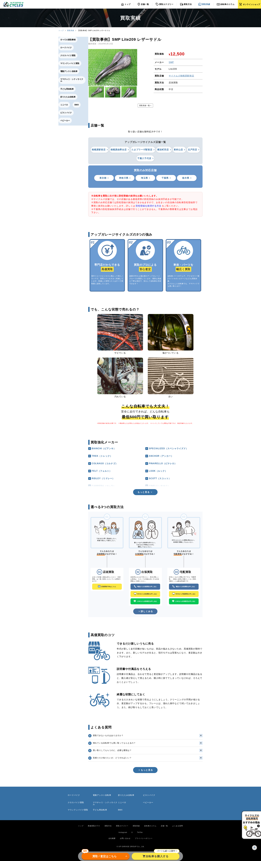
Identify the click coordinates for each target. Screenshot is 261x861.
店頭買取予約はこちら (108, 586)
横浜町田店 (163, 149)
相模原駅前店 (99, 149)
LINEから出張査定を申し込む (147, 601)
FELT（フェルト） (102, 471)
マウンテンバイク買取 (69, 63)
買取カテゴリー (122, 826)
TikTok (140, 832)
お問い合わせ (125, 838)
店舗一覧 (164, 826)
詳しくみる (147, 611)
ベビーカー (65, 120)
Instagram (123, 832)
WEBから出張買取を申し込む (147, 594)
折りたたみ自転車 (68, 97)
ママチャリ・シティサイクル (71, 80)
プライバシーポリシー (144, 838)
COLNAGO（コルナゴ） (105, 463)
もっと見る (147, 770)
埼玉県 (144, 178)
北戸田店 (192, 149)
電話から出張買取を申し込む (147, 586)
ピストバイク (66, 113)
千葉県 (165, 178)
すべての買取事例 (68, 40)
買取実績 (70, 30)
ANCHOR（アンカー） (161, 456)
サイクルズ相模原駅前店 (181, 76)
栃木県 (185, 178)
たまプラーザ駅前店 (142, 149)
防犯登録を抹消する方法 (148, 206)
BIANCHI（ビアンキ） (104, 448)
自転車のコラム (150, 826)
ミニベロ (64, 105)
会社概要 (112, 838)
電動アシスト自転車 (68, 71)
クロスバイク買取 (68, 55)
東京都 (103, 178)
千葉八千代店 (144, 158)
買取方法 (108, 826)
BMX (76, 105)
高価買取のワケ (94, 826)
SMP (171, 62)
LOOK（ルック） (158, 471)
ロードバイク (66, 47)
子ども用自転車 (67, 89)
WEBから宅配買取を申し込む (186, 594)
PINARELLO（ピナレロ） (163, 463)
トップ (61, 30)
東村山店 (178, 149)
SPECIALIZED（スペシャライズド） (168, 448)
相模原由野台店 (119, 149)
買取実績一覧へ (145, 105)
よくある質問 (177, 826)
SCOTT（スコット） (160, 478)
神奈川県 (123, 178)
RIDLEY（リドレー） (103, 478)
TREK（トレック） (102, 456)
